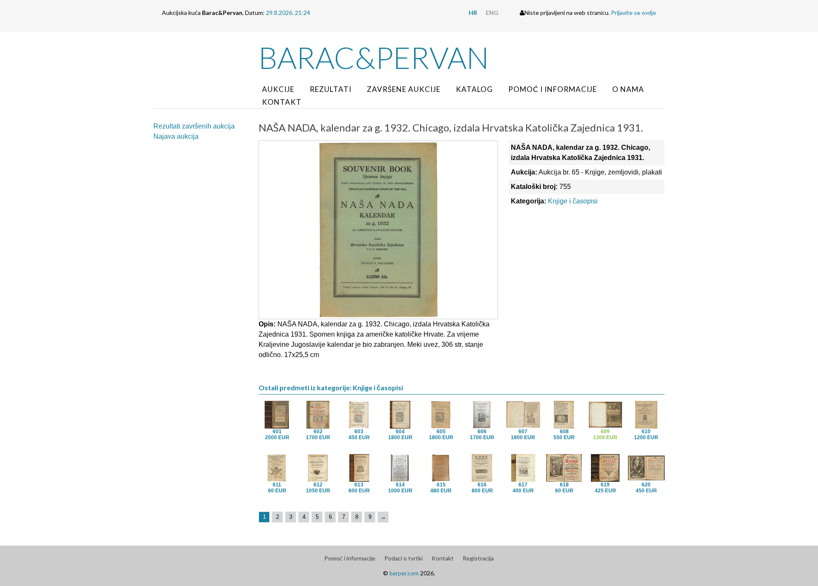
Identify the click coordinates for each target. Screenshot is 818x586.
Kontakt (282, 101)
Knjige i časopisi (573, 201)
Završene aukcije (404, 89)
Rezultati (330, 89)
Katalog (474, 89)
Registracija (478, 558)
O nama (628, 89)
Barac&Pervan (374, 57)
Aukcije (278, 89)
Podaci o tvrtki (403, 558)
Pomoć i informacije (552, 89)
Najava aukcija (176, 136)
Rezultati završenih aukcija (194, 126)
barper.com (404, 573)
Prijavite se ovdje (633, 12)
